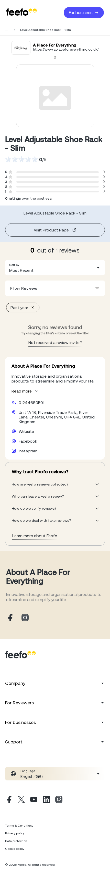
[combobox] (55, 267)
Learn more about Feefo (34, 535)
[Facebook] (8, 800)
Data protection (16, 841)
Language (27, 771)
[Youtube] (33, 800)
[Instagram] (58, 800)
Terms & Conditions (19, 825)
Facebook (28, 441)
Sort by (14, 265)
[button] (55, 267)
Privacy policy (15, 833)
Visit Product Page (51, 230)
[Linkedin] (46, 800)
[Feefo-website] (21, 12)
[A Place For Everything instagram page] (25, 618)
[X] (21, 800)
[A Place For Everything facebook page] (9, 618)
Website (26, 431)
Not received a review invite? (55, 342)
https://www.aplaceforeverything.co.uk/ (65, 49)
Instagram (28, 451)
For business (81, 12)
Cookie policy (14, 849)
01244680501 (31, 402)
